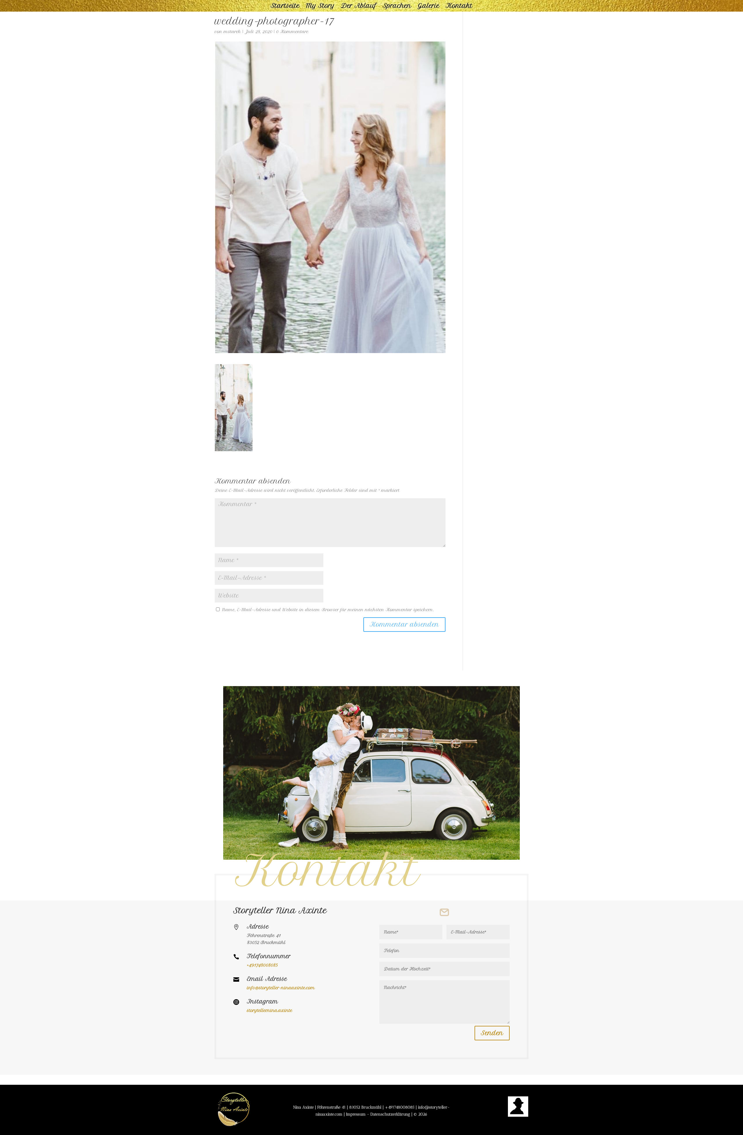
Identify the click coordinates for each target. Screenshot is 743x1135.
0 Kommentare (292, 31)
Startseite (285, 6)
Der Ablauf (358, 6)
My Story (320, 6)
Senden (492, 1033)
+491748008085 (399, 1107)
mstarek (232, 31)
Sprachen (397, 6)
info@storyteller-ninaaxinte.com (281, 987)
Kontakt (459, 6)
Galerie (428, 6)
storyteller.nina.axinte (269, 1010)
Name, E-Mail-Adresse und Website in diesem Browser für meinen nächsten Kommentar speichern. (328, 609)
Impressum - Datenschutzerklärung (378, 1114)
